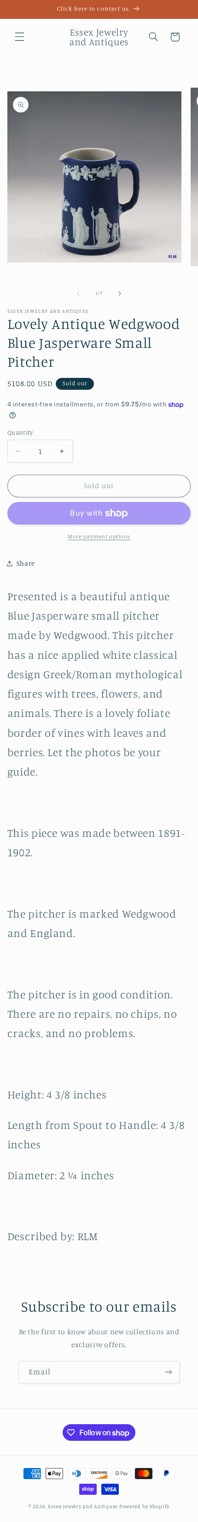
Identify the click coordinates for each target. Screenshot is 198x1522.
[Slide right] (120, 293)
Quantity (20, 432)
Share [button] (26, 563)
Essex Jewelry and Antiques (83, 1506)
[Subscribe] (168, 1372)
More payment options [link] (99, 536)
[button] (19, 37)
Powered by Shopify (144, 1506)
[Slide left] (78, 293)
